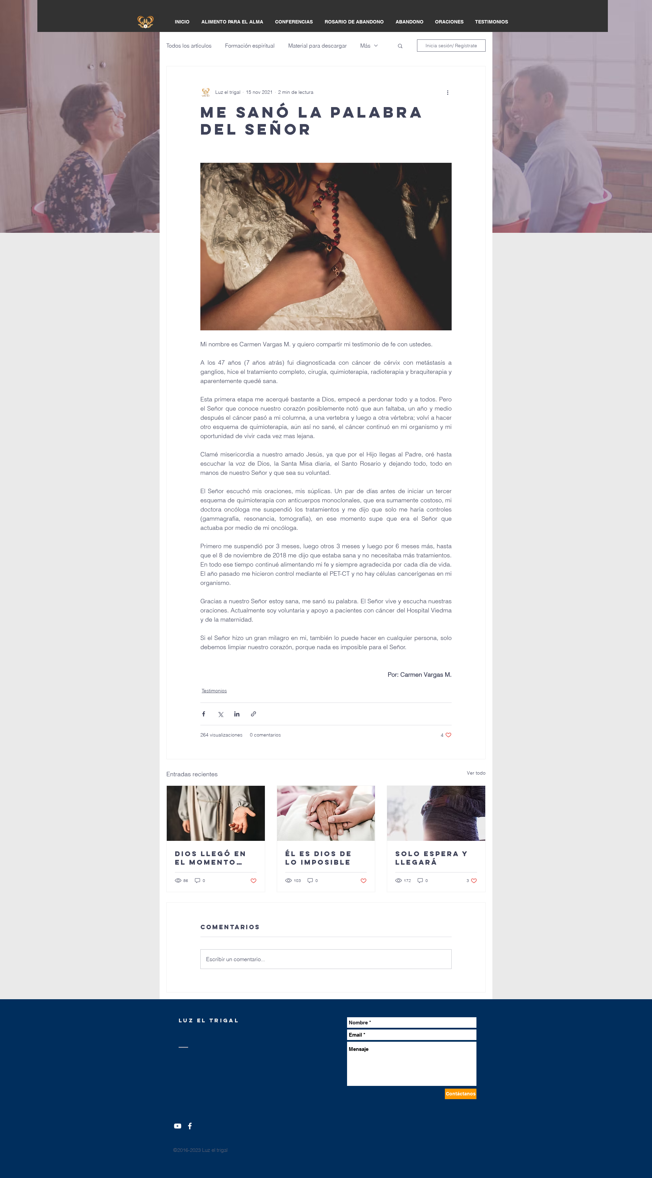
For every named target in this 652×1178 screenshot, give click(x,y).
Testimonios (214, 691)
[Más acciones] (447, 92)
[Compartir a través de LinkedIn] (237, 714)
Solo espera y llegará (431, 857)
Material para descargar (317, 45)
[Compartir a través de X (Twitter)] (220, 714)
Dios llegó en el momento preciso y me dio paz (211, 857)
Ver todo (476, 773)
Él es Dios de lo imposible (318, 857)
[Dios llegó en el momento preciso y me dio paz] (216, 813)
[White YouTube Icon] (177, 1126)
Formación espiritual (250, 45)
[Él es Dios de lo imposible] (326, 813)
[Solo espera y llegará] (436, 813)
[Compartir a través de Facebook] (203, 714)
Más (365, 45)
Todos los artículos (189, 45)
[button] (400, 45)
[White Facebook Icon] (189, 1126)
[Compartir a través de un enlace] (253, 714)
